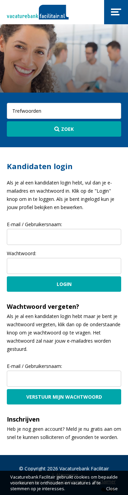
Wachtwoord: (21, 253)
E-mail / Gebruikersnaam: (34, 224)
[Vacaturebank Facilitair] (38, 12)
